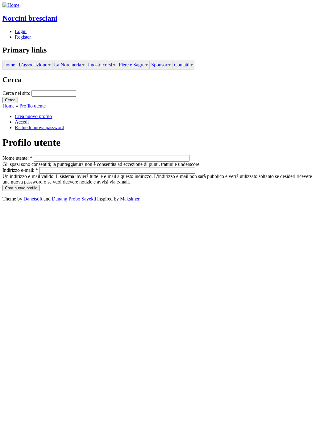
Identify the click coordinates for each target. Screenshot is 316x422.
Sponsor (159, 64)
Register (23, 37)
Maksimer (129, 198)
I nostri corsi (100, 64)
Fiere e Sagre (131, 64)
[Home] (10, 5)
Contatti (181, 64)
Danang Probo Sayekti (74, 198)
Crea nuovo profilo (33, 116)
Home (8, 105)
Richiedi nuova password (39, 127)
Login (21, 31)
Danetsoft (32, 198)
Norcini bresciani (29, 18)
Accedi (22, 121)
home (9, 64)
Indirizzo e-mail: (20, 170)
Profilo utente (32, 105)
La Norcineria (67, 64)
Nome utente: (17, 158)
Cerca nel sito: (16, 93)
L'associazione (33, 64)
